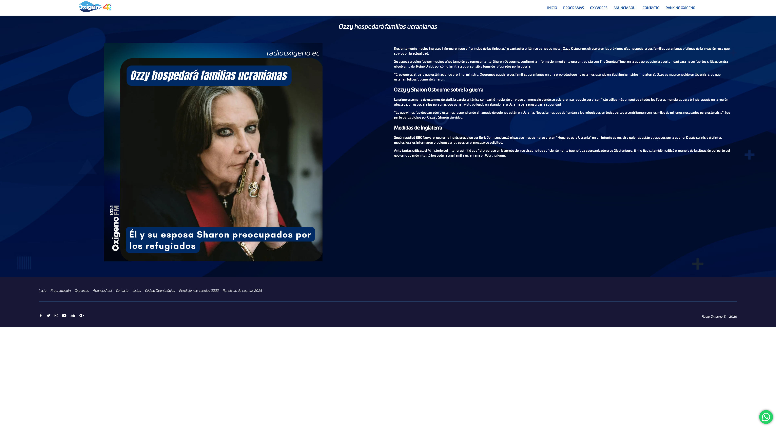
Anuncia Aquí (625, 7)
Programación (61, 290)
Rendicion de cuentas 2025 (242, 290)
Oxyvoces (598, 7)
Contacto (651, 7)
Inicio (552, 7)
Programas (573, 7)
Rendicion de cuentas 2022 (199, 290)
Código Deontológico (160, 290)
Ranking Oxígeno (680, 7)
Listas (137, 290)
